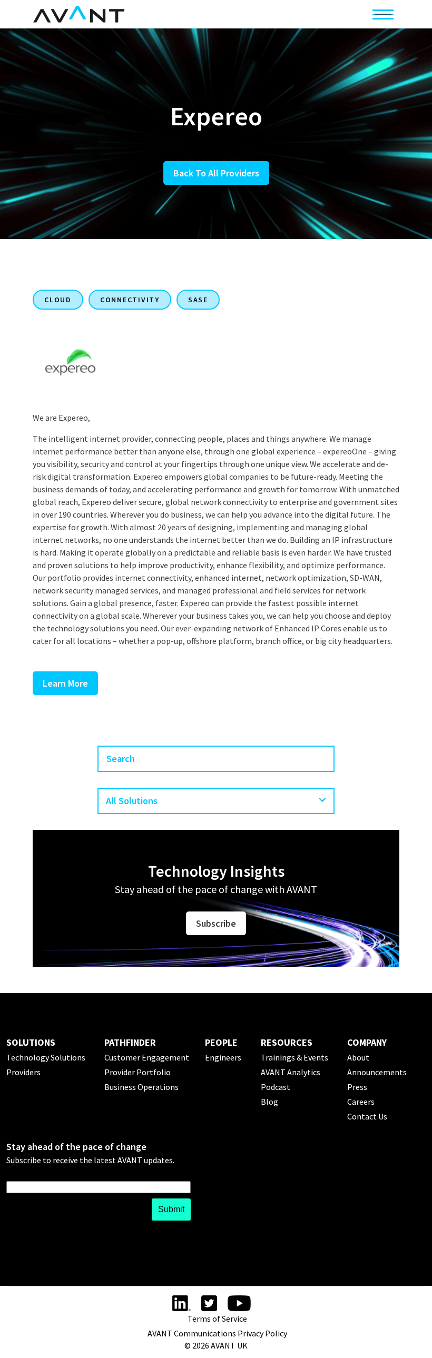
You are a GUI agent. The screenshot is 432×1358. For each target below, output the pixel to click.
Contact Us (367, 1116)
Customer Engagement (146, 1057)
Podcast (275, 1087)
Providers (23, 1072)
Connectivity (130, 299)
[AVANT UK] (79, 14)
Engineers (223, 1057)
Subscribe (216, 923)
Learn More (65, 683)
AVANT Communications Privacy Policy (217, 1333)
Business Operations (141, 1087)
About (358, 1057)
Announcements (377, 1072)
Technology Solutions (45, 1057)
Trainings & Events (294, 1057)
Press (357, 1087)
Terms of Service (217, 1318)
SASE (198, 299)
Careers (361, 1101)
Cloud (58, 299)
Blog (269, 1101)
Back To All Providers (216, 173)
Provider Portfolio (137, 1072)
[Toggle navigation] (383, 14)
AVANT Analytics (290, 1072)
